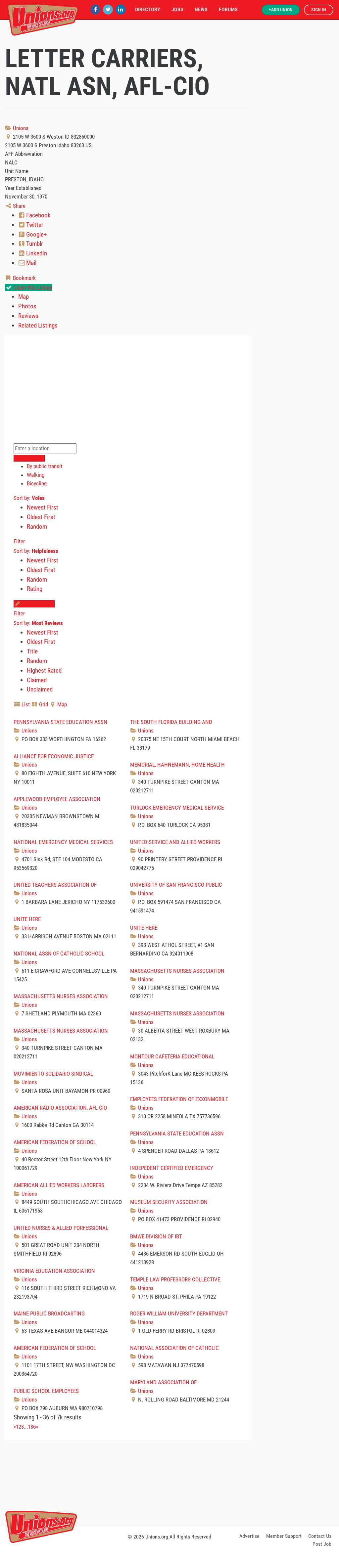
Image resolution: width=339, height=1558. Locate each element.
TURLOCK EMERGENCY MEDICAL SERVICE (177, 807)
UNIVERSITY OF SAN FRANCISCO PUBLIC (176, 884)
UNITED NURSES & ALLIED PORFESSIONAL (61, 1227)
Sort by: (29, 498)
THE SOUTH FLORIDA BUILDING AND (171, 722)
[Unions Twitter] (108, 9)
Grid (43, 704)
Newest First (42, 507)
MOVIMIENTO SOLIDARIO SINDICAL (53, 1073)
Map (23, 296)
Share (18, 205)
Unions (20, 128)
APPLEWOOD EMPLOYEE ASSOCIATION (57, 799)
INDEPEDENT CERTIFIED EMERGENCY (171, 1168)
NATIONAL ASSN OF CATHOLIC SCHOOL (59, 953)
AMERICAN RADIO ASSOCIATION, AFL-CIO (60, 1107)
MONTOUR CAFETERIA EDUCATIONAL (172, 1056)
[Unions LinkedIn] (120, 9)
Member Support (284, 1536)
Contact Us (319, 1536)
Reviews (28, 316)
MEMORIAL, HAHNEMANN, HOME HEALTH (177, 764)
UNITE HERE (27, 919)
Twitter (34, 225)
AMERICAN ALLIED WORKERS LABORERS (59, 1185)
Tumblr (34, 243)
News (201, 9)
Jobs (177, 9)
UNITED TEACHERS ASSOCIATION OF (55, 884)
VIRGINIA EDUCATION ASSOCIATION (54, 1271)
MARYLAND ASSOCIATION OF (163, 1382)
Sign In (318, 10)
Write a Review (37, 604)
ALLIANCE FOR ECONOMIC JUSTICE (54, 756)
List (25, 704)
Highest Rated (44, 670)
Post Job (322, 1544)
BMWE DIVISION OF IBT (156, 1236)
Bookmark (24, 278)
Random (37, 526)
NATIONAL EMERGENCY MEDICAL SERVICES (63, 842)
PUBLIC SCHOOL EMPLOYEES (46, 1391)
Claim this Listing (32, 287)
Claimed (37, 680)
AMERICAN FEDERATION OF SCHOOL (55, 1142)
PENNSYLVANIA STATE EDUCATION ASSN (60, 722)
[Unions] (43, 19)
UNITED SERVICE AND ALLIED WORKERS (175, 842)
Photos (27, 306)
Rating (34, 589)
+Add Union (281, 10)
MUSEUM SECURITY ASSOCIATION (169, 1202)
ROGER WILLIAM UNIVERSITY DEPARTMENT (179, 1313)
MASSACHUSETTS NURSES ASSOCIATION (177, 970)
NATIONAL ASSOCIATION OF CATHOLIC (174, 1348)
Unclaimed (40, 689)
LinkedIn (36, 253)
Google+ (36, 234)
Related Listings (38, 325)
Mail (30, 263)
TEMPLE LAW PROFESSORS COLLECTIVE (175, 1279)
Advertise (249, 1536)
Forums (228, 9)
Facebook (38, 215)
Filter (19, 541)
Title (32, 651)
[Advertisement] (169, 1481)
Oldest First (41, 517)
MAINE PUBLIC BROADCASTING (49, 1313)
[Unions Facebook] (95, 9)
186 (32, 1426)
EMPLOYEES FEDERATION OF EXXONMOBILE (179, 1099)
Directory (147, 9)
